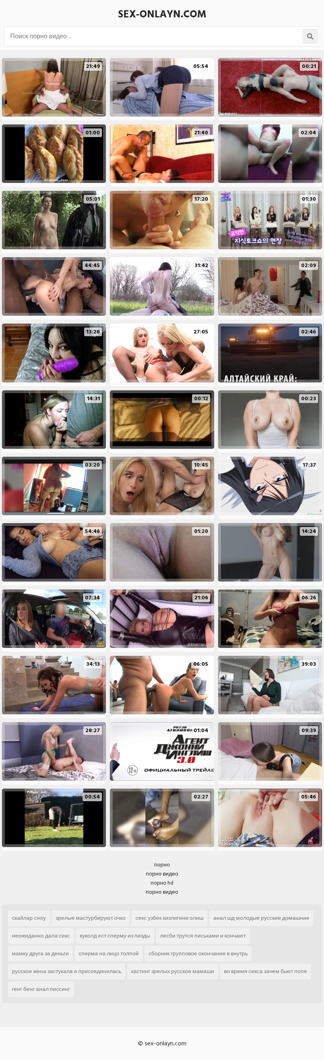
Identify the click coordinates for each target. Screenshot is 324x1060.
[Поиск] (310, 36)
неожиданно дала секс (41, 935)
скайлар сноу (29, 918)
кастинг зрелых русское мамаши (172, 971)
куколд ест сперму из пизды (115, 935)
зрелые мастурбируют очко (91, 918)
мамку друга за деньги (40, 953)
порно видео (162, 873)
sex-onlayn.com (162, 14)
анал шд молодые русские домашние (261, 918)
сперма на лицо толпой (109, 953)
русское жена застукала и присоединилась (66, 971)
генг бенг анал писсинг (41, 989)
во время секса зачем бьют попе (265, 971)
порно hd (162, 882)
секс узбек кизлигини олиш (169, 918)
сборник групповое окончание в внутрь (198, 953)
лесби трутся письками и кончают (203, 935)
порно (162, 864)
